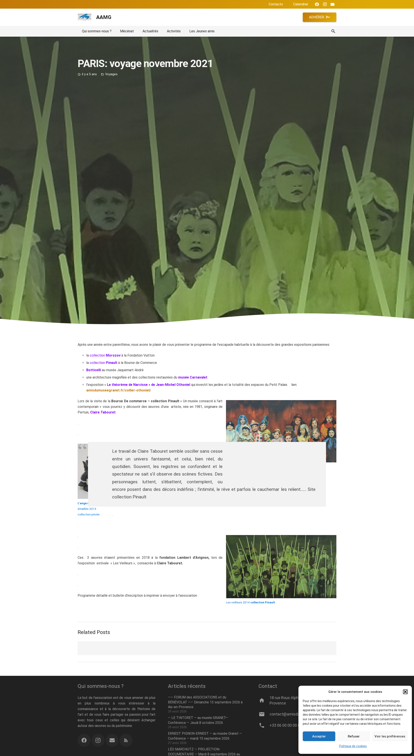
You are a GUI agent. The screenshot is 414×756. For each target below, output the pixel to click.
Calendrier (300, 4)
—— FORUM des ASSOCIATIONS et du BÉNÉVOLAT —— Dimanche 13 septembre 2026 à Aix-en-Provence (205, 702)
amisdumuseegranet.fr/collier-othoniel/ (118, 390)
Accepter (319, 736)
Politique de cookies (353, 746)
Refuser (354, 736)
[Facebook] (317, 4)
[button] (405, 692)
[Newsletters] (332, 4)
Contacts (276, 4)
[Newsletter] (112, 740)
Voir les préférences (390, 736)
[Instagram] (325, 4)
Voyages (111, 74)
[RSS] (125, 740)
